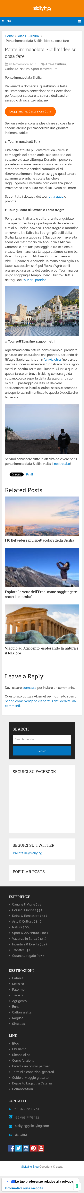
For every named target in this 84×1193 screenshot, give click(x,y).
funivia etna (52, 359)
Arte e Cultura (55, 64)
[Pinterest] (33, 1150)
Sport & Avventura (30, 933)
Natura (25, 69)
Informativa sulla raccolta (24, 1188)
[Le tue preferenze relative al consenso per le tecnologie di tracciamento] (77, 1186)
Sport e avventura (44, 69)
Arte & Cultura (26, 921)
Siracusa (18, 1024)
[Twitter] (18, 1150)
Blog (15, 1043)
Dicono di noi (21, 1055)
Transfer (21, 950)
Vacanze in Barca (29, 939)
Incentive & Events (29, 944)
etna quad (56, 196)
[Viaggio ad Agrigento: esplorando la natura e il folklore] (42, 624)
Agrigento (19, 1001)
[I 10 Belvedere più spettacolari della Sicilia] (42, 516)
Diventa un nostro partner (31, 1066)
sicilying (19, 1134)
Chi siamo (19, 1049)
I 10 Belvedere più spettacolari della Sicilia (39, 540)
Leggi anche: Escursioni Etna (30, 111)
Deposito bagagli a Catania (32, 1083)
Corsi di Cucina (27, 910)
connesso (29, 688)
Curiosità (11, 69)
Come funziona (23, 1060)
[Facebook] (11, 1150)
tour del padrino (34, 280)
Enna (15, 1007)
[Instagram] (26, 1150)
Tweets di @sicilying (27, 853)
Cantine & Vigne (27, 904)
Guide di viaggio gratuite (30, 1078)
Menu (6, 21)
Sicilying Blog (30, 1166)
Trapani (17, 995)
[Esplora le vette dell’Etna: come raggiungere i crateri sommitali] (42, 567)
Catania (17, 978)
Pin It (29, 474)
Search (42, 751)
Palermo (18, 989)
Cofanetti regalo (28, 956)
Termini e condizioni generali (33, 1072)
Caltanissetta (21, 1012)
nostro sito (62, 464)
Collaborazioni (23, 1089)
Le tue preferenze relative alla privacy (44, 1181)
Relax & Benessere (29, 916)
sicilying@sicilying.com (32, 1126)
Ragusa (17, 1018)
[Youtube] (41, 1150)
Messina (18, 984)
